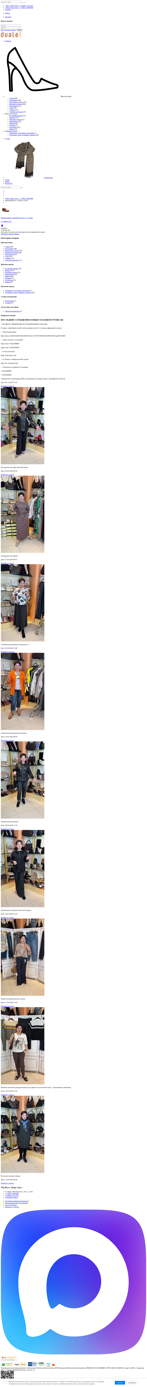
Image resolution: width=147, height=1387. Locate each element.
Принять (120, 1383)
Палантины (48, 178)
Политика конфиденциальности (17, 1201)
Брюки (12, 118)
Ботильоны (13, 106)
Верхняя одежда (15, 119)
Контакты (8, 183)
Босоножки (13, 100)
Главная (8, 41)
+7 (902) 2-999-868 (12, 1193)
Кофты (12, 123)
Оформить (5, 234)
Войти (20, 30)
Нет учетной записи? (8, 30)
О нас (7, 179)
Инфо (7, 181)
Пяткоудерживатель (12, 311)
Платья (12, 125)
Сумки (7, 139)
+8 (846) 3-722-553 (12, 1195)
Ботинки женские (16, 104)
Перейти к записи (7, 386)
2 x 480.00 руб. (6, 221)
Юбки (11, 129)
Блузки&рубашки (16, 116)
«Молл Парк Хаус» (19, 6)
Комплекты (13, 121)
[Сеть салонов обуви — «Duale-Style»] (11, 37)
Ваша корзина (14, 234)
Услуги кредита (11, 1205)
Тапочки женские (16, 112)
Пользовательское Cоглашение (16, 1203)
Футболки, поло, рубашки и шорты (22, 135)
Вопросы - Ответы (12, 1207)
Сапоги (12, 110)
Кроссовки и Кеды (16, 102)
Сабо (11, 108)
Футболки (13, 127)
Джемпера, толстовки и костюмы (21, 133)
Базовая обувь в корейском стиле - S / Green (17, 218)
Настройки (132, 1383)
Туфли (12, 98)
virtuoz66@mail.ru (11, 1197)
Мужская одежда (11, 131)
